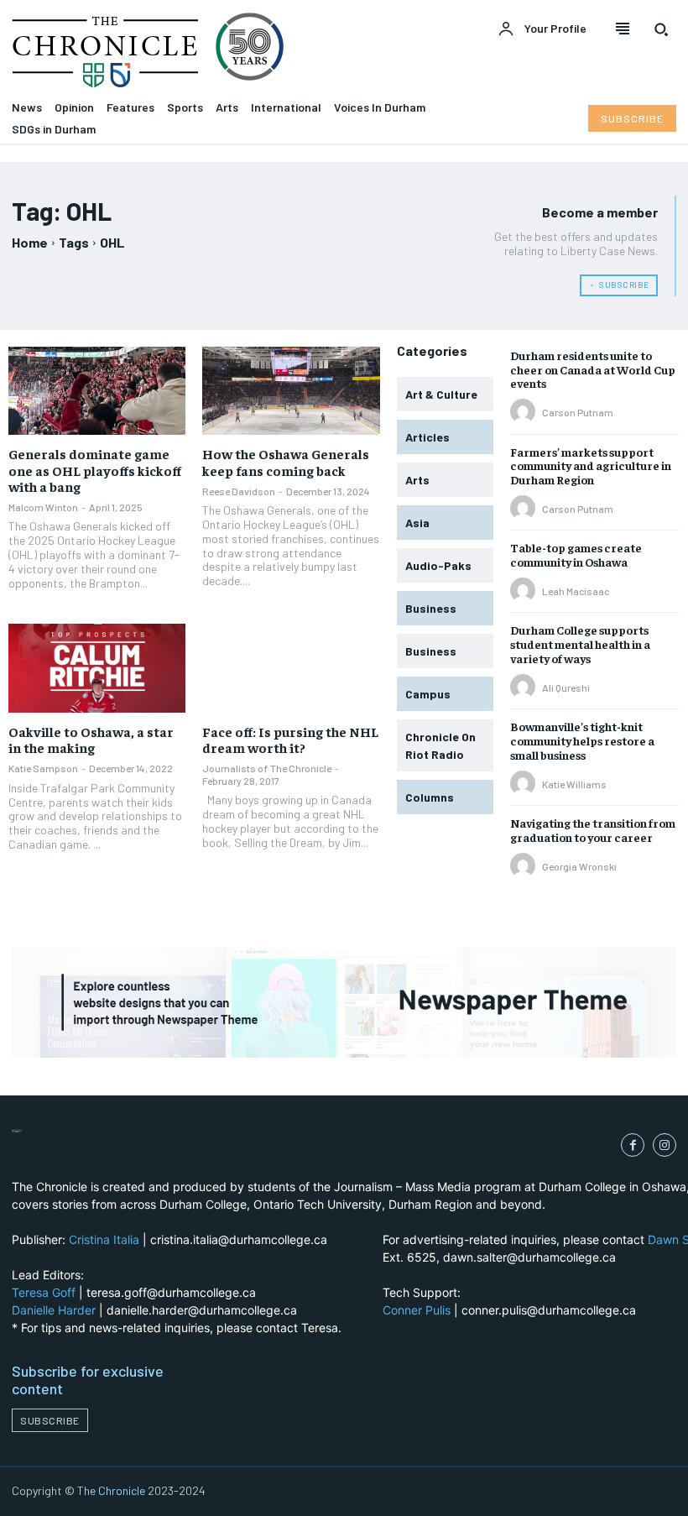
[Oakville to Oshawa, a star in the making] (96, 668)
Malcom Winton (43, 507)
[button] (661, 29)
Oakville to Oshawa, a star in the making (91, 739)
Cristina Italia (104, 1239)
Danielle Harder (54, 1310)
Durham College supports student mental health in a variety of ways (580, 644)
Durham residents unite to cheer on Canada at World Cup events (592, 369)
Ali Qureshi (566, 687)
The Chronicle (111, 1490)
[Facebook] (632, 1145)
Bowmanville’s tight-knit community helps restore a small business (582, 740)
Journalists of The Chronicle (266, 768)
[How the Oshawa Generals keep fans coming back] (290, 391)
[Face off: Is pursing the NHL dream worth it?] (290, 668)
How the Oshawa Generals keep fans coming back (285, 461)
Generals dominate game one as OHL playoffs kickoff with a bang (94, 469)
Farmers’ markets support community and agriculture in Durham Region (590, 466)
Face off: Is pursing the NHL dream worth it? (290, 739)
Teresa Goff (44, 1292)
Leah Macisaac (575, 591)
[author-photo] (525, 412)
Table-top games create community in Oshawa (576, 554)
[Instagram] (664, 1145)
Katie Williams (574, 784)
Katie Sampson (43, 768)
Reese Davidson (238, 491)
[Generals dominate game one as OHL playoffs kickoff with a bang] (96, 391)
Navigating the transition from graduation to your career (592, 829)
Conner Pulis (417, 1310)
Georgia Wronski (579, 866)
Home (30, 242)
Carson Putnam (577, 412)
